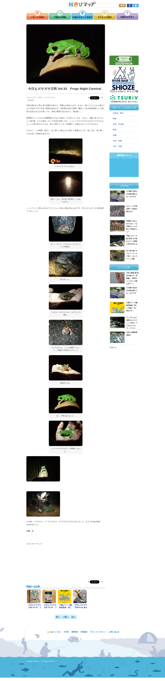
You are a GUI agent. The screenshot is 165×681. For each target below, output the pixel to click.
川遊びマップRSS (55, 632)
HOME (66, 632)
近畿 (114, 135)
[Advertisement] (65, 561)
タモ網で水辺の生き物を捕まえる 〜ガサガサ (131, 193)
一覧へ (66, 617)
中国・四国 (117, 141)
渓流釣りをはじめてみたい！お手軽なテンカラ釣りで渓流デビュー (131, 226)
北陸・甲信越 (118, 124)
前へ (58, 617)
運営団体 (74, 632)
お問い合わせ (114, 632)
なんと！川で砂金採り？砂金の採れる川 (131, 208)
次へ (73, 617)
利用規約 (84, 632)
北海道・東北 (118, 113)
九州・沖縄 (117, 146)
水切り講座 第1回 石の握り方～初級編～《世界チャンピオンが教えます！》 (132, 278)
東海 (114, 130)
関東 (114, 119)
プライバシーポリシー (98, 632)
